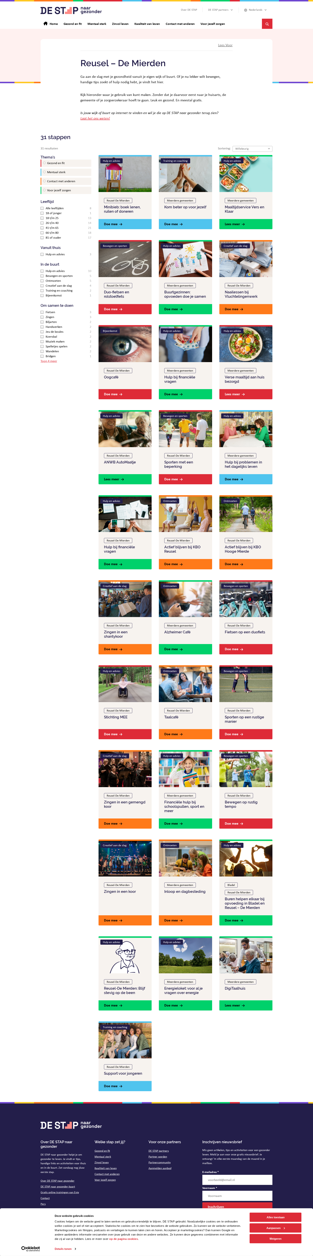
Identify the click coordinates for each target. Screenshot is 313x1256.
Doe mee (111, 223)
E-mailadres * (210, 1172)
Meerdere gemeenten (180, 200)
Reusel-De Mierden (118, 200)
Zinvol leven (102, 1162)
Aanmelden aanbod (160, 1168)
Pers (43, 1204)
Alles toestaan (276, 1217)
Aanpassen (273, 1228)
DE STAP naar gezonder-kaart (58, 1186)
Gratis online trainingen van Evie (60, 1192)
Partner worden (158, 1156)
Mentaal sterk (103, 1156)
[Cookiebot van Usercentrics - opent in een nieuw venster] (31, 1249)
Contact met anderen (107, 1174)
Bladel (231, 885)
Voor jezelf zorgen (105, 1180)
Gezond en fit (102, 1151)
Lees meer (232, 223)
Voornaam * (209, 1188)
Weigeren (275, 1238)
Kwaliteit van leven (106, 1168)
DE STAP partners (159, 1151)
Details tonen (63, 1248)
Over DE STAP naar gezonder (57, 1181)
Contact (45, 1198)
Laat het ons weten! (95, 118)
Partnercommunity (160, 1162)
